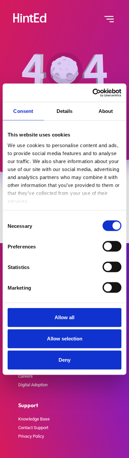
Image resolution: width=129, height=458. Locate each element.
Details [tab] (65, 111)
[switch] (112, 246)
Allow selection (64, 338)
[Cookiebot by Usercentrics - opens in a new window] (92, 92)
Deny (64, 360)
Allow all (64, 317)
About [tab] (106, 111)
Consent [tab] (23, 111)
